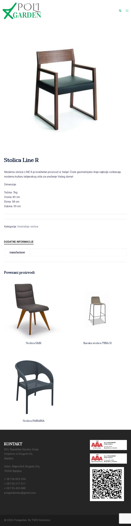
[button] (120, 10)
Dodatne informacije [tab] (19, 241)
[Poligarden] (22, 10)
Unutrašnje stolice (27, 226)
